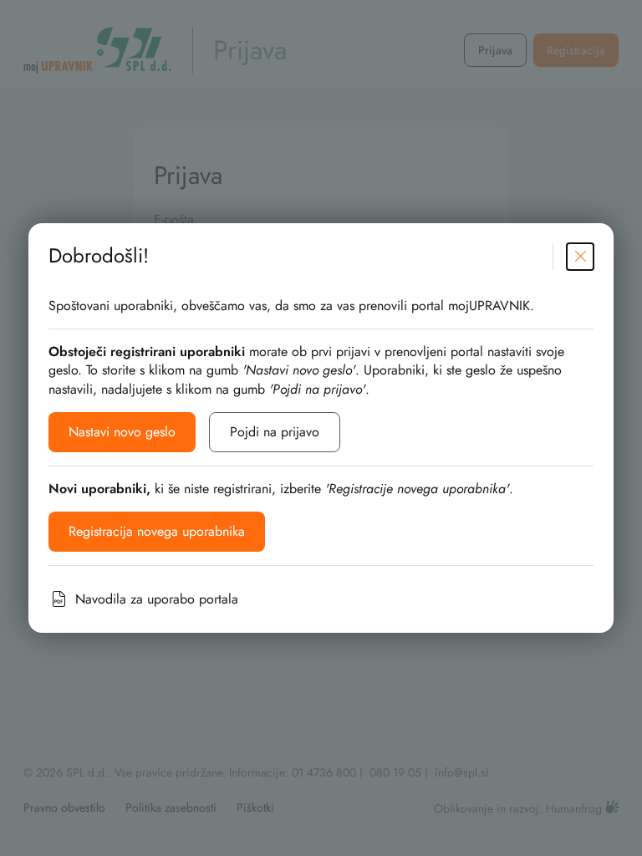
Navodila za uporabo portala (156, 599)
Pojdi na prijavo (274, 431)
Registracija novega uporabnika (157, 531)
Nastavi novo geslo (122, 431)
